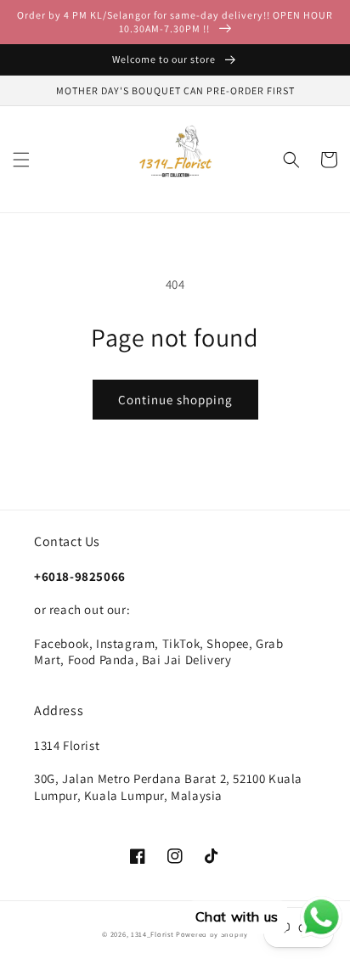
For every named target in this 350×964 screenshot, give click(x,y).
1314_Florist (153, 934)
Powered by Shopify (212, 934)
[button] (21, 159)
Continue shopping (175, 400)
